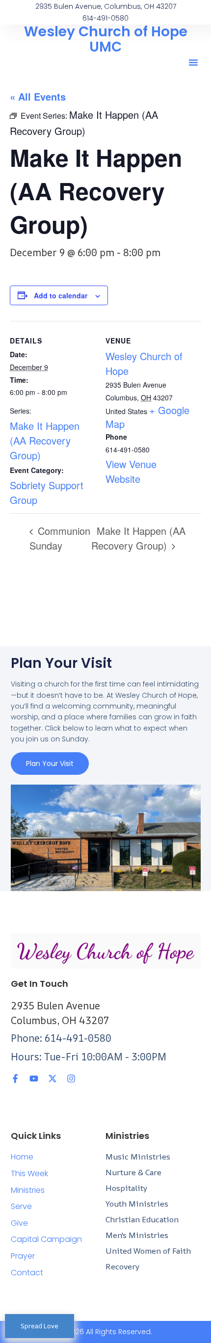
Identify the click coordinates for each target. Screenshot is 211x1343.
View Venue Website (131, 471)
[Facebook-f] (15, 1078)
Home (22, 1156)
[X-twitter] (52, 1078)
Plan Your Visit (50, 763)
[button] (193, 62)
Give (19, 1223)
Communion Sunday (59, 538)
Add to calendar (60, 295)
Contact (27, 1272)
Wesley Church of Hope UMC (105, 39)
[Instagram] (71, 1078)
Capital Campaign (46, 1239)
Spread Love (39, 1325)
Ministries (28, 1190)
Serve (21, 1206)
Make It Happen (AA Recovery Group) (44, 440)
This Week (29, 1173)
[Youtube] (33, 1078)
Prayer (23, 1256)
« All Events (38, 96)
